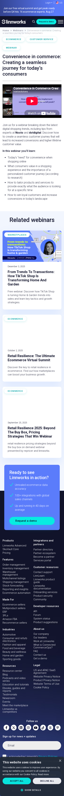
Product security (43, 595)
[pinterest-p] (58, 727)
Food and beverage (14, 648)
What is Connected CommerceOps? (44, 646)
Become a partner (43, 556)
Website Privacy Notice (46, 676)
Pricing (6, 552)
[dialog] (32, 776)
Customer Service (41, 39)
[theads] (50, 727)
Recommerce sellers (15, 622)
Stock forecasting (13, 585)
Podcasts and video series (14, 679)
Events (6, 701)
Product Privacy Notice (46, 680)
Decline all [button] (47, 781)
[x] (14, 727)
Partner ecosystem (44, 553)
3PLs (5, 615)
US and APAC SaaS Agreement (44, 671)
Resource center (12, 670)
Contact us (39, 654)
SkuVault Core (11, 549)
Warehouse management (10, 573)
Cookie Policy (41, 687)
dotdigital (35, 132)
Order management (14, 564)
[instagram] (28, 727)
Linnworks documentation (42, 587)
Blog (5, 674)
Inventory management (16, 568)
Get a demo (40, 658)
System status (41, 618)
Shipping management (16, 582)
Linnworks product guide (44, 581)
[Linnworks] (14, 22)
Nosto (19, 132)
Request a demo (46, 22)
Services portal (42, 560)
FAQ (35, 651)
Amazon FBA (10, 619)
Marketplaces (17, 235)
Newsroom (9, 698)
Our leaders (40, 637)
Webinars (18, 30)
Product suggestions (45, 622)
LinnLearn (39, 575)
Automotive (9, 634)
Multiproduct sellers (14, 608)
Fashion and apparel (14, 644)
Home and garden (13, 655)
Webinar (11, 47)
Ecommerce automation (17, 592)
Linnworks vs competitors (10, 710)
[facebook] (6, 727)
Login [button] (48, 2)
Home (6, 30)
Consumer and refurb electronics (15, 640)
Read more (43, 774)
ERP (5, 611)
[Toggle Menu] (60, 21)
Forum (37, 615)
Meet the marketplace (15, 705)
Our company (41, 633)
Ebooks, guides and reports (14, 689)
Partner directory (43, 549)
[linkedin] (21, 727)
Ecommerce (13, 39)
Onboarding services (45, 592)
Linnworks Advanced (14, 545)
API (35, 611)
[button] (32, 790)
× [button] (60, 760)
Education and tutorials (16, 684)
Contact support (42, 572)
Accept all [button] (17, 781)
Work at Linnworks (43, 641)
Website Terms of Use (46, 683)
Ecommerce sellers (14, 604)
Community (39, 599)
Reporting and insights (15, 589)
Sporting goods (12, 659)
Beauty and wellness (14, 651)
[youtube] (36, 727)
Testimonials (10, 694)
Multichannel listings (14, 578)
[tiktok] (43, 727)
